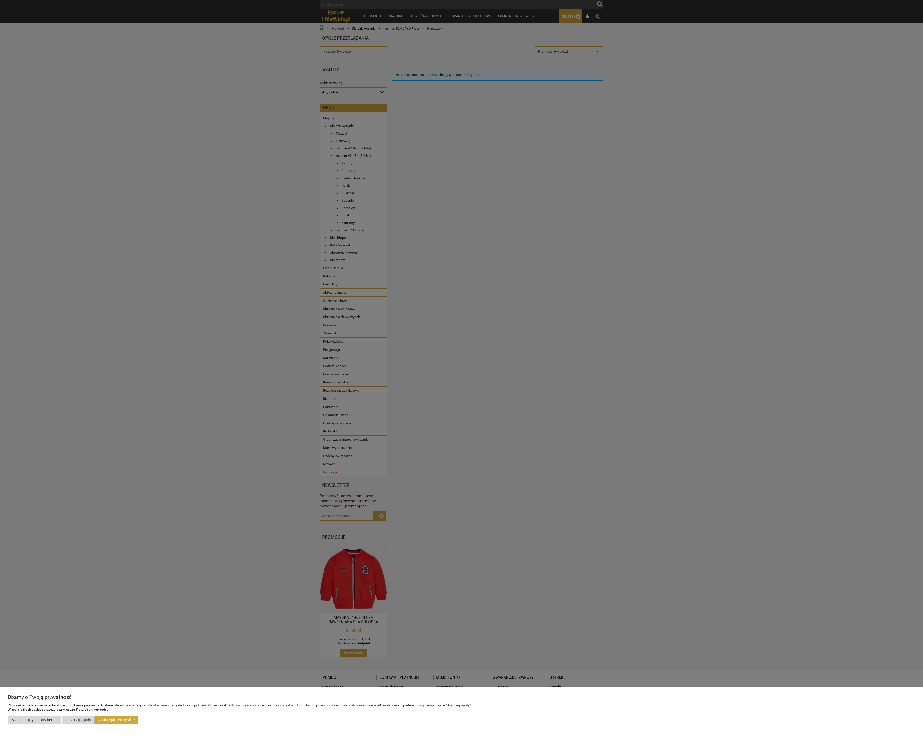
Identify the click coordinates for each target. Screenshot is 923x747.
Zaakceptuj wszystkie (117, 719)
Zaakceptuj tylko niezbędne (34, 719)
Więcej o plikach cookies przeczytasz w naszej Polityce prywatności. (58, 709)
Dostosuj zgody (78, 719)
